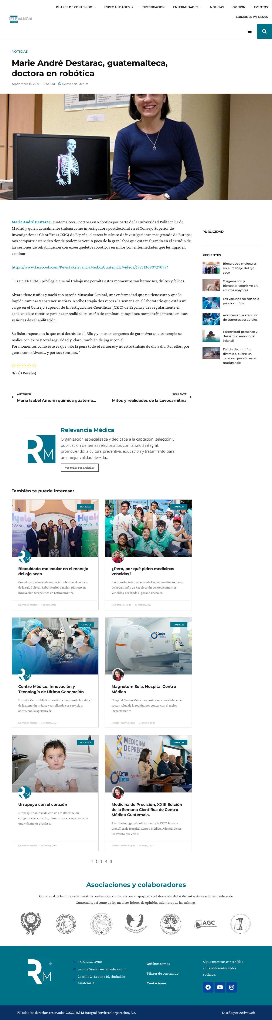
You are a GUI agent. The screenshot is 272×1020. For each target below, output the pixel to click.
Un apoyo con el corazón (42, 804)
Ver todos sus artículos (80, 467)
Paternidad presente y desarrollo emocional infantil (240, 336)
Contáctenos (156, 983)
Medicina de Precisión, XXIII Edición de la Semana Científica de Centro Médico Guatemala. (147, 809)
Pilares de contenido (162, 973)
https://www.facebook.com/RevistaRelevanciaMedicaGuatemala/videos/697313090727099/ (90, 267)
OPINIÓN (238, 7)
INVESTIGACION (153, 7)
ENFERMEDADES (185, 7)
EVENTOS (261, 7)
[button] (264, 31)
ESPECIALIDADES (117, 7)
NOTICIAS (217, 7)
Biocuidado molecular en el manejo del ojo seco (239, 268)
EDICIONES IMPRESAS (252, 16)
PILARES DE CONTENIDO (74, 7)
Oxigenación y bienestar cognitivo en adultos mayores (240, 285)
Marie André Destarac (31, 221)
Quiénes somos (158, 963)
